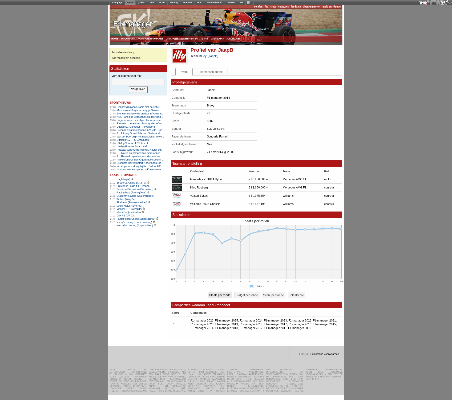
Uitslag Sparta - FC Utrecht (132, 143)
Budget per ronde (247, 295)
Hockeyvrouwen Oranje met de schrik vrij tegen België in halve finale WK (158, 107)
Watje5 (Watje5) (126, 199)
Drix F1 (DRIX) (125, 215)
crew (273, 7)
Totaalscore (296, 295)
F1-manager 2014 (202, 328)
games (141, 2)
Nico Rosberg (199, 187)
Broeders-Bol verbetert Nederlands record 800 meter (147, 162)
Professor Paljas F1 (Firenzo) (133, 185)
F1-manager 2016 (299, 324)
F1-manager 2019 (226, 324)
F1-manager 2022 (299, 320)
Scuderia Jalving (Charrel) (131, 182)
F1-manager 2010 (299, 328)
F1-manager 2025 (226, 320)
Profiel (184, 72)
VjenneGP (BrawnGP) (129, 209)
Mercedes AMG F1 (294, 179)
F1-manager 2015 (324, 324)
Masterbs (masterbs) (129, 212)
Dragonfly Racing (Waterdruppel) (135, 195)
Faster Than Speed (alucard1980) (136, 218)
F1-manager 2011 (275, 328)
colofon (258, 7)
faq (266, 7)
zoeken (231, 2)
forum (162, 2)
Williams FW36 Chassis (205, 204)
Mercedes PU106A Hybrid (206, 179)
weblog (174, 2)
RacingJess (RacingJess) (131, 192)
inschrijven (128, 38)
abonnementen (214, 2)
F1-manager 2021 (324, 320)
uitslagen (172, 38)
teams (204, 38)
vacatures (283, 7)
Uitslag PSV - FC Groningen (133, 139)
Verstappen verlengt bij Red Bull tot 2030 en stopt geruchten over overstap (159, 166)
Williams (288, 195)
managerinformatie (150, 38)
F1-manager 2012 (250, 328)
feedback (296, 7)
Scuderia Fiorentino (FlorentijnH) (135, 189)
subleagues (233, 38)
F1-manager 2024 (250, 320)
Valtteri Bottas (199, 195)
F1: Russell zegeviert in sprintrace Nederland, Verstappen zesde (153, 156)
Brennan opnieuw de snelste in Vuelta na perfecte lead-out (150, 113)
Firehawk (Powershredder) (132, 202)
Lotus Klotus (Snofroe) (129, 205)
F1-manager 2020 (202, 324)
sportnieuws (120, 102)
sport (130, 2)
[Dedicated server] (424, 3)
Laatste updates (123, 175)
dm (241, 2)
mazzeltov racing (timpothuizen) (135, 225)
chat (199, 2)
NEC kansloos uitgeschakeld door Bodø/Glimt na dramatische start (155, 116)
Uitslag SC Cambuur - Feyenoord (136, 126)
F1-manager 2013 (226, 328)
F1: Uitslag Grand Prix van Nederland (138, 133)
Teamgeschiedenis (211, 72)
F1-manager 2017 (275, 324)
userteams (217, 38)
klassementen (189, 38)
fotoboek (187, 2)
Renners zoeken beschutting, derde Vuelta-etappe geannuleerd (153, 123)
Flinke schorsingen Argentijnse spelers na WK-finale (146, 159)
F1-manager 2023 (275, 320)
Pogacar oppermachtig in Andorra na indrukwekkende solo (150, 120)
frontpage (117, 2)
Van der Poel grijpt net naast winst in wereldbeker (145, 136)
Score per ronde (273, 295)
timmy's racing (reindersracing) (134, 222)
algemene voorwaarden (325, 354)
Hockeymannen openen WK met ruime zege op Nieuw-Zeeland (153, 169)
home (114, 38)
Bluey (203, 56)
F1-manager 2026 (202, 320)
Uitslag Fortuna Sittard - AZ (132, 146)
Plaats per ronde (219, 295)
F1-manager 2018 (250, 324)
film (152, 2)
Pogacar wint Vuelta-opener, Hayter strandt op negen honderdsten (154, 149)
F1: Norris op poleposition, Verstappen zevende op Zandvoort (152, 153)
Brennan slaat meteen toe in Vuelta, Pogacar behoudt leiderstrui (153, 130)
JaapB (213, 56)
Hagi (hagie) (123, 179)
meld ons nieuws (332, 7)
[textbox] (138, 82)
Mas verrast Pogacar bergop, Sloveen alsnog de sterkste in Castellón (156, 110)
